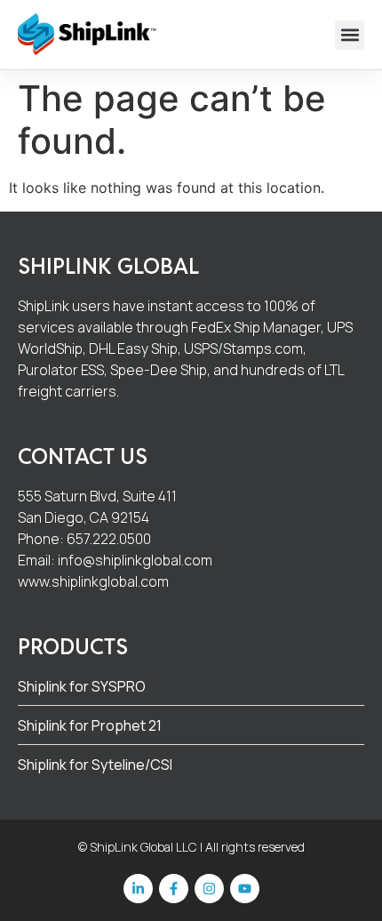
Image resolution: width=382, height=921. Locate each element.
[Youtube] (244, 888)
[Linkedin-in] (138, 888)
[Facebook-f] (173, 888)
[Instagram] (209, 888)
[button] (349, 35)
